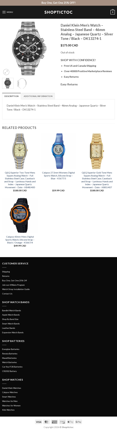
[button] (7, 12)
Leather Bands (8, 328)
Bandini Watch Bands (11, 310)
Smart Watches (9, 396)
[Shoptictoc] (58, 12)
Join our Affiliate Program (13, 285)
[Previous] (6, 48)
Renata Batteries (9, 353)
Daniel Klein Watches (11, 388)
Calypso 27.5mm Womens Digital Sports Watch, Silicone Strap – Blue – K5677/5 (58, 175)
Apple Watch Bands (11, 315)
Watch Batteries (9, 362)
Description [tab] (11, 96)
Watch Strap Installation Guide (16, 289)
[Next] (51, 48)
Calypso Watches (10, 392)
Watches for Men (10, 401)
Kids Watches (8, 410)
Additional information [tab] (38, 96)
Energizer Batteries (10, 349)
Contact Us (7, 293)
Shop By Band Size (10, 319)
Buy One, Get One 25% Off (14, 280)
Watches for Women (11, 405)
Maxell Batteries (9, 358)
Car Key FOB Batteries (12, 366)
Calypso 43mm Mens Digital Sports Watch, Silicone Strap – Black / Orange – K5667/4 (19, 239)
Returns (5, 276)
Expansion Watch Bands (13, 332)
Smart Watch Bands (11, 323)
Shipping (6, 271)
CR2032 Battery (9, 371)
